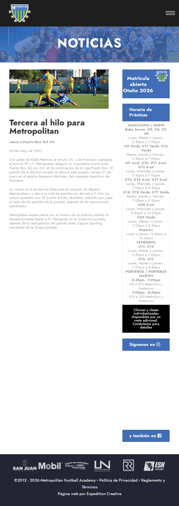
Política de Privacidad (118, 480)
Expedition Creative (104, 493)
